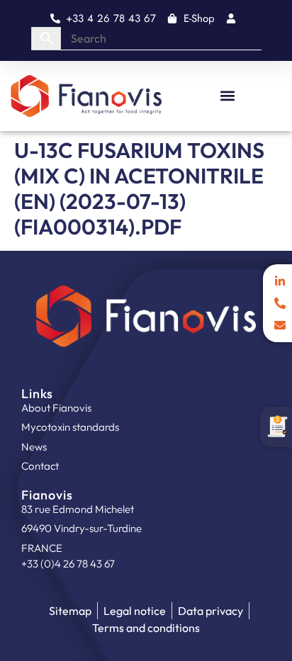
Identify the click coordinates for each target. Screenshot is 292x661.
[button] (227, 96)
